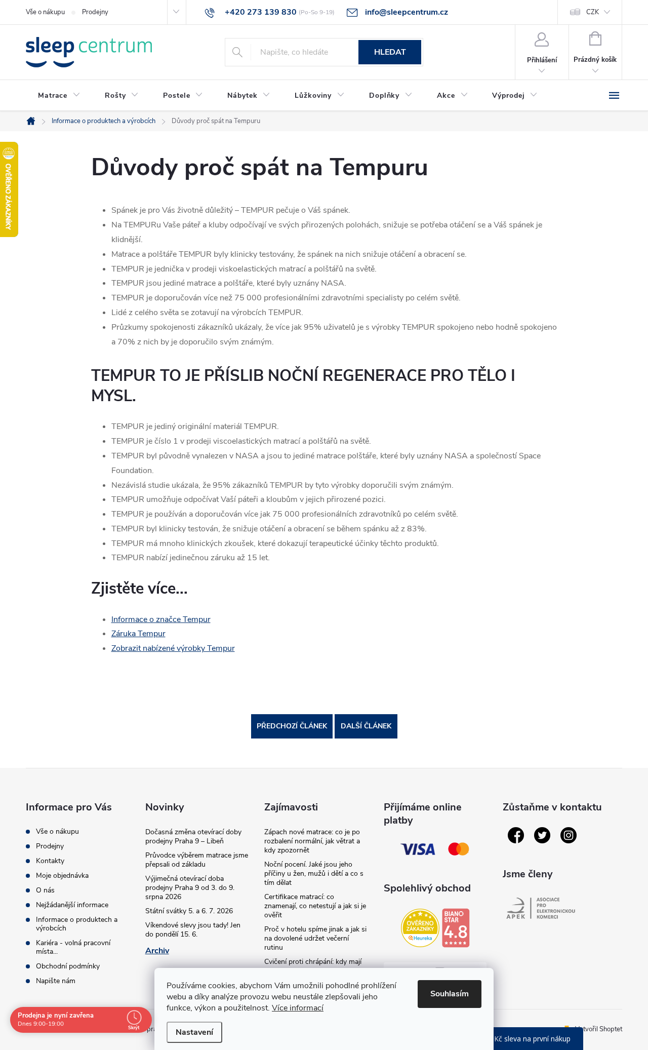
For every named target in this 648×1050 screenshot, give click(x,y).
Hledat (390, 52)
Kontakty (50, 861)
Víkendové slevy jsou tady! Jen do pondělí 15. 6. (192, 929)
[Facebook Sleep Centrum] (516, 835)
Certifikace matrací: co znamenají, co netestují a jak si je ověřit (315, 906)
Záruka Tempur (138, 633)
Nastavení (194, 1032)
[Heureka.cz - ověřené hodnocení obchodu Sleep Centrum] (420, 928)
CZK (592, 12)
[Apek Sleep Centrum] (541, 908)
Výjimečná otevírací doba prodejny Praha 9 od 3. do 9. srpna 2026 (189, 888)
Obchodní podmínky (68, 966)
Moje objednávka (62, 875)
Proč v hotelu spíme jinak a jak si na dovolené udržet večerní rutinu (315, 938)
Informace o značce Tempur (161, 619)
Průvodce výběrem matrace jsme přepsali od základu (196, 859)
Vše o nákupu (45, 12)
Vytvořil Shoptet (598, 1029)
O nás (45, 890)
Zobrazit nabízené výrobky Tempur (173, 648)
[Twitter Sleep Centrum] (542, 835)
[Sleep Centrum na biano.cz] (455, 928)
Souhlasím (449, 993)
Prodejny (95, 12)
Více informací (297, 1008)
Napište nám (55, 981)
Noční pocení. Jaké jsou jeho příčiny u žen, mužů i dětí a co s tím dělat (313, 873)
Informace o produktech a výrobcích (76, 924)
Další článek (366, 726)
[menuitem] (59, 95)
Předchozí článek (292, 726)
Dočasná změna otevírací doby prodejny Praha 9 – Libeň (193, 836)
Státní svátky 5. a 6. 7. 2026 (189, 911)
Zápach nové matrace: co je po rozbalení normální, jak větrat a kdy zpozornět (312, 841)
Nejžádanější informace (72, 905)
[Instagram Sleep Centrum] (568, 835)
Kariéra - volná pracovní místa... (73, 947)
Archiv (157, 951)
